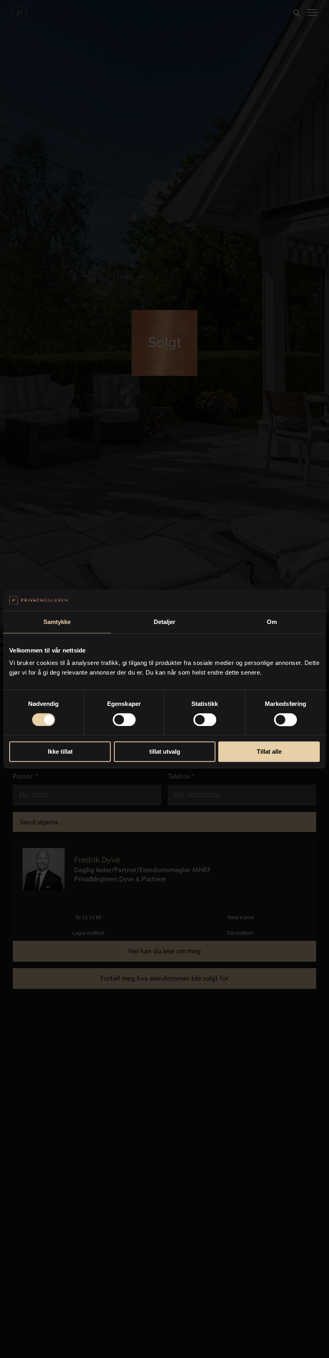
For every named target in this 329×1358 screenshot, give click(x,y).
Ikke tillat (60, 751)
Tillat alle (269, 751)
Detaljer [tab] (165, 621)
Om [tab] (272, 621)
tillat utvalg (164, 751)
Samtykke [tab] (57, 621)
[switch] (124, 719)
